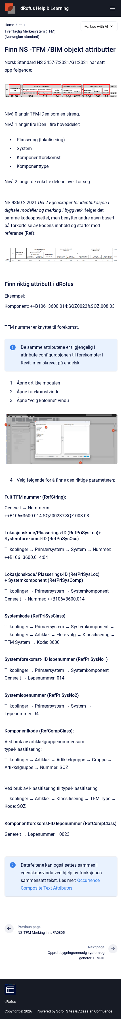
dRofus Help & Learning (44, 8)
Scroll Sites (65, 1011)
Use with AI (99, 26)
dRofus (10, 1001)
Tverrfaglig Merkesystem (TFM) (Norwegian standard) (30, 34)
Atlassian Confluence (95, 1011)
